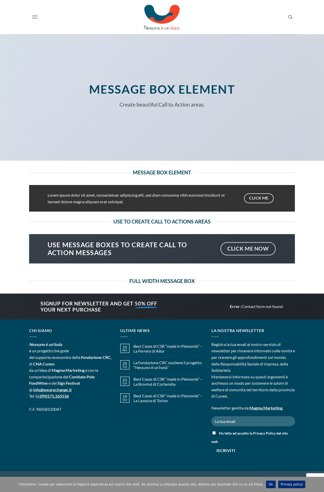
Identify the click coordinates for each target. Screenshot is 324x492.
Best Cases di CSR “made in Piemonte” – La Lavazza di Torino (167, 398)
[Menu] (34, 16)
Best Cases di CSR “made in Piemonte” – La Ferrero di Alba (167, 348)
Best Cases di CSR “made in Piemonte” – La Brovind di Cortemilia (167, 381)
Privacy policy (292, 484)
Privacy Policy (264, 433)
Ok (271, 484)
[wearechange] (162, 17)
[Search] (290, 17)
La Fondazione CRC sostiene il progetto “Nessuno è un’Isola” (167, 365)
